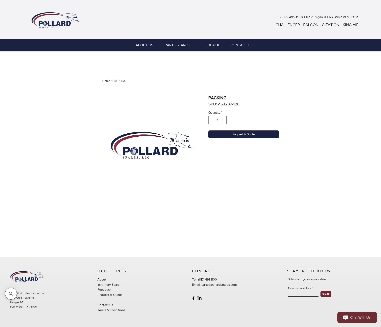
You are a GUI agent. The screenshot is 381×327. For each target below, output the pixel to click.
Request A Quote (109, 294)
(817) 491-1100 (291, 17)
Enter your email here (299, 288)
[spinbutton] (217, 120)
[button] (11, 294)
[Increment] (223, 120)
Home (106, 81)
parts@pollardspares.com (219, 284)
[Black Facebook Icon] (193, 298)
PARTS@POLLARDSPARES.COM (332, 17)
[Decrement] (212, 120)
